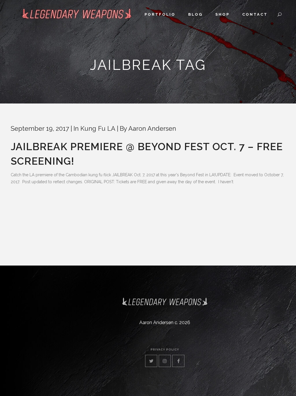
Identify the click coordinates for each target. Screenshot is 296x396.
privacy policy (165, 349)
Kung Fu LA (97, 128)
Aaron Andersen (152, 128)
